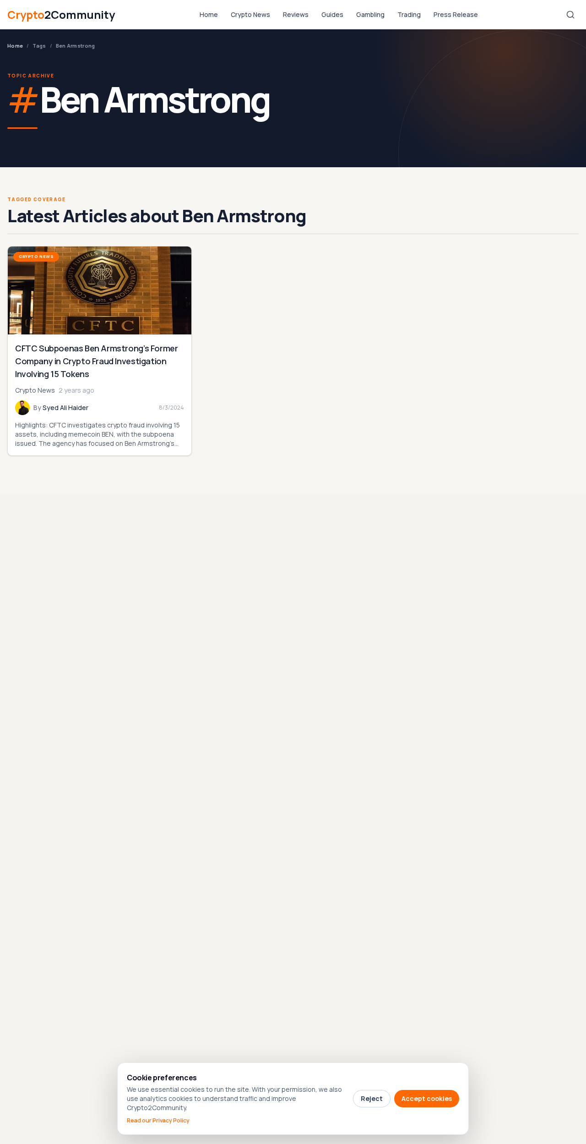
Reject (372, 1098)
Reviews (296, 14)
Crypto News (250, 14)
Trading (409, 14)
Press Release (456, 14)
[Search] (570, 14)
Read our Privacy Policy (158, 1120)
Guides (332, 14)
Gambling (370, 14)
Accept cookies (427, 1098)
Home (209, 14)
